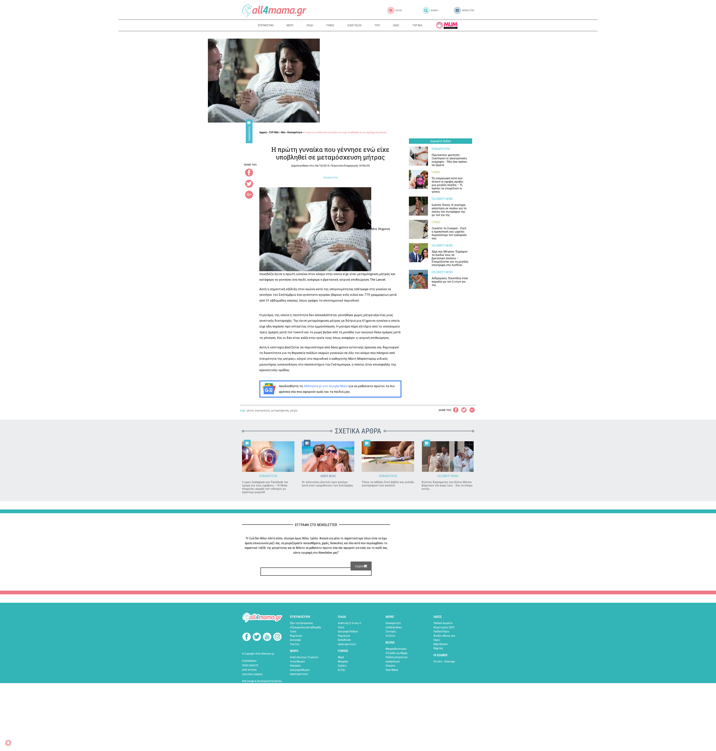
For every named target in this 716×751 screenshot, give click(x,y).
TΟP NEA (274, 132)
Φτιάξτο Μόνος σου (444, 635)
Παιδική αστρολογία (396, 657)
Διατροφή (295, 640)
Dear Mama (392, 670)
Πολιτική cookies (252, 674)
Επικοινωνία (249, 660)
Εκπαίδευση (344, 640)
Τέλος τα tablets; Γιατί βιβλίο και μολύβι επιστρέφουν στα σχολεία (388, 483)
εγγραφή (361, 566)
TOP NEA (417, 25)
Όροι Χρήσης (249, 669)
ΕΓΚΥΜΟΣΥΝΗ (266, 25)
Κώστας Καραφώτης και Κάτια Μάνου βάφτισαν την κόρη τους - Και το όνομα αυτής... (447, 485)
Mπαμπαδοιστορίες (396, 648)
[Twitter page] (256, 637)
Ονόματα (390, 665)
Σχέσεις (342, 665)
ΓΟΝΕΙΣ (330, 25)
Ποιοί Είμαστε (250, 665)
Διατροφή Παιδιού (348, 631)
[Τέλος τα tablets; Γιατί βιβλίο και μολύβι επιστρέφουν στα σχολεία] (388, 456)
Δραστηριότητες (299, 674)
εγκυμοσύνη (262, 410)
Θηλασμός (295, 665)
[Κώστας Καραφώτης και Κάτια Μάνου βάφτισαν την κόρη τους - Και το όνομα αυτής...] (448, 456)
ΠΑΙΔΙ (310, 25)
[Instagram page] (277, 637)
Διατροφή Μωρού (300, 670)
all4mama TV (446, 25)
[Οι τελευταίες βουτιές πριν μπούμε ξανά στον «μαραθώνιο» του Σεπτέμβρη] (328, 456)
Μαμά (341, 657)
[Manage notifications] (8, 743)
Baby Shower (441, 644)
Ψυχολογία (296, 635)
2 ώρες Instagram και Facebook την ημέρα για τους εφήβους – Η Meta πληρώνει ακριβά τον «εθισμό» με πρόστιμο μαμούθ (265, 487)
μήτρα (293, 410)
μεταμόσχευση (280, 410)
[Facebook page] (246, 637)
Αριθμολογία (393, 661)
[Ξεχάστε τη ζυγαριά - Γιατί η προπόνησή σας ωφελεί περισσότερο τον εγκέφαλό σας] (418, 229)
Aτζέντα (390, 635)
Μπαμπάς (343, 661)
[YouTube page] (267, 637)
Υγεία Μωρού (297, 661)
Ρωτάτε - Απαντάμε (444, 661)
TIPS (377, 25)
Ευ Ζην (341, 670)
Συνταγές (391, 631)
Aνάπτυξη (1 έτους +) (349, 623)
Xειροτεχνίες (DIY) (444, 627)
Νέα (283, 132)
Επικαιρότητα (249, 133)
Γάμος (437, 640)
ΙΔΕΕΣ (396, 25)
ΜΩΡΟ (290, 25)
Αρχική (263, 132)
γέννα (250, 410)
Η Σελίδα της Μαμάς (397, 653)
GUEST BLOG (354, 25)
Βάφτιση (438, 648)
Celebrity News (394, 627)
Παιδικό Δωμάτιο (443, 623)
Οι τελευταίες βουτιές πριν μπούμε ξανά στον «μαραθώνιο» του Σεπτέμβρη (327, 483)
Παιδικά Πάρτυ (441, 631)
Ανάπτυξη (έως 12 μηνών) (304, 657)
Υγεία (293, 631)
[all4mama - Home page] (274, 11)
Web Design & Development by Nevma (262, 681)
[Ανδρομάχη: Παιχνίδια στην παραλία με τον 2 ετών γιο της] (418, 279)
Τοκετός (294, 644)
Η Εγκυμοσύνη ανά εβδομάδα (305, 627)
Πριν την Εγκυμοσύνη (301, 623)
